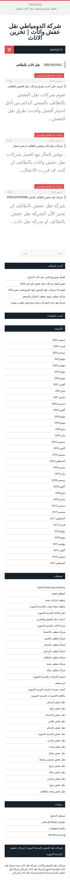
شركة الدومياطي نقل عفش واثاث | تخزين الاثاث (35, 31)
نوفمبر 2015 (59, 544)
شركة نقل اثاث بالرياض (32, 869)
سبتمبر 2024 (58, 352)
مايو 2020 (60, 429)
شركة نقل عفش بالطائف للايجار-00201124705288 (35, 197)
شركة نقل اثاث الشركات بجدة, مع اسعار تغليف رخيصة (38, 302)
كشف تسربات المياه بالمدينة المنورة (46, 689)
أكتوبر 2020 (59, 410)
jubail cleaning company (51, 587)
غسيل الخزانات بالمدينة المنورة (49, 676)
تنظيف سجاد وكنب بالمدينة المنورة (47, 606)
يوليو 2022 (60, 371)
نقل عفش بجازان (56, 740)
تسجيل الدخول (57, 815)
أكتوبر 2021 (59, 384)
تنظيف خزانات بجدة (55, 600)
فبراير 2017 (59, 524)
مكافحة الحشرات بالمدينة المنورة (48, 695)
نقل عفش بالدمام (56, 727)
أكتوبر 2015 (59, 550)
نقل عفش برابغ (57, 766)
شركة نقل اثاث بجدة (25, 865)
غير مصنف (60, 683)
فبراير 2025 (59, 346)
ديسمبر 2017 (58, 505)
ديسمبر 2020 (58, 403)
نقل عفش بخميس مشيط (52, 759)
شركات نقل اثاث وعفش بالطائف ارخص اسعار (38, 146)
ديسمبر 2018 (58, 480)
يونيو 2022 (60, 378)
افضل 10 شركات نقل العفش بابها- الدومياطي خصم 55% (36, 290)
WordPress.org (56, 835)
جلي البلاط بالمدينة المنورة (51, 612)
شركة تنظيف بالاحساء (54, 632)
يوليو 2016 (60, 531)
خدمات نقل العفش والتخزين (49, 75)
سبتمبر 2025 (58, 339)
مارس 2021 (59, 397)
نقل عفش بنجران (56, 778)
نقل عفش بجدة (57, 746)
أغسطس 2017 (57, 518)
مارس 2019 (59, 467)
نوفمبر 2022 (59, 365)
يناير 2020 (60, 435)
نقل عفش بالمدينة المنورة (51, 734)
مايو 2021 (60, 390)
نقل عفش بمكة (57, 772)
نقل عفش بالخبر (56, 721)
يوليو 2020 (60, 416)
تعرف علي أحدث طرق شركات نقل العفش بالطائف (35, 86)
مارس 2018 (59, 499)
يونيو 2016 (60, 537)
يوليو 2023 (60, 358)
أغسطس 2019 (57, 461)
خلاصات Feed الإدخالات (53, 822)
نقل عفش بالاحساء (55, 715)
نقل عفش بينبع (57, 785)
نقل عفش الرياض (56, 702)
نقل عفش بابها (57, 708)
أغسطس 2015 (57, 563)
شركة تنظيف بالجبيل (54, 638)
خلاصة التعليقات (57, 828)
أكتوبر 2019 (59, 448)
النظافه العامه (58, 593)
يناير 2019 (60, 473)
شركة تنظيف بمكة (56, 670)
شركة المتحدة (44, 872)
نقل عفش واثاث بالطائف (52, 791)
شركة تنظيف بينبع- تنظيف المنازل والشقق (44, 296)
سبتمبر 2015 (58, 556)
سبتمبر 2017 (58, 512)
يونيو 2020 (60, 422)
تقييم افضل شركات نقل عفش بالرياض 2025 (42, 283)
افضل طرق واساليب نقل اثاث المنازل (36, 8)
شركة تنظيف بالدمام (54, 644)
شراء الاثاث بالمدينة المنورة (51, 625)
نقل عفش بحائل (57, 753)
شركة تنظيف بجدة (56, 664)
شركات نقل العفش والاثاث (51, 865)
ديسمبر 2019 (58, 441)
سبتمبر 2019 (58, 454)
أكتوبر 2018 (59, 486)
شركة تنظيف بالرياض (54, 651)
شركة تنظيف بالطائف (54, 657)
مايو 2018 (60, 493)
